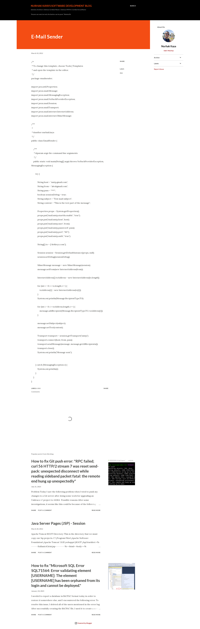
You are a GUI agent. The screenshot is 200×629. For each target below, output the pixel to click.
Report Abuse (159, 69)
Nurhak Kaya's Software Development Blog (61, 5)
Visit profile (169, 51)
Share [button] (122, 61)
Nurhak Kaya (168, 46)
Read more (96, 510)
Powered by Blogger (84, 623)
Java (121, 73)
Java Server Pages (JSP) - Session (58, 523)
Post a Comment (45, 510)
